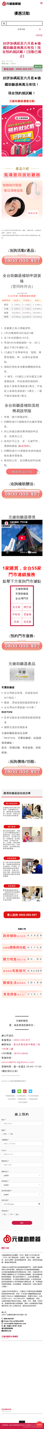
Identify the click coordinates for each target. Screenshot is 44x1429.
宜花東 (28, 621)
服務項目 (5, 1171)
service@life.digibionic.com (18, 1062)
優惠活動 (10, 19)
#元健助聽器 (21, 1096)
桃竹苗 (28, 607)
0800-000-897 (22, 255)
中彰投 (16, 614)
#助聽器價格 (33, 1099)
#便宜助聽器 (22, 1102)
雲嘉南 (28, 614)
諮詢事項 (5, 1181)
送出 (22, 1223)
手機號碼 (5, 1140)
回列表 (39, 35)
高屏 (16, 621)
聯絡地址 (5, 1161)
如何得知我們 (6, 1191)
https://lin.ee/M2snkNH (14, 1321)
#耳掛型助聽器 (33, 1096)
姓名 (3, 1120)
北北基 (16, 607)
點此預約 (24, 446)
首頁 (3, 19)
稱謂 (3, 1130)
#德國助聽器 (10, 1096)
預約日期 (5, 1200)
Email (3, 1150)
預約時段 (5, 1211)
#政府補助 (11, 1099)
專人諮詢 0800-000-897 (22, 914)
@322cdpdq (21, 1053)
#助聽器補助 (22, 1099)
